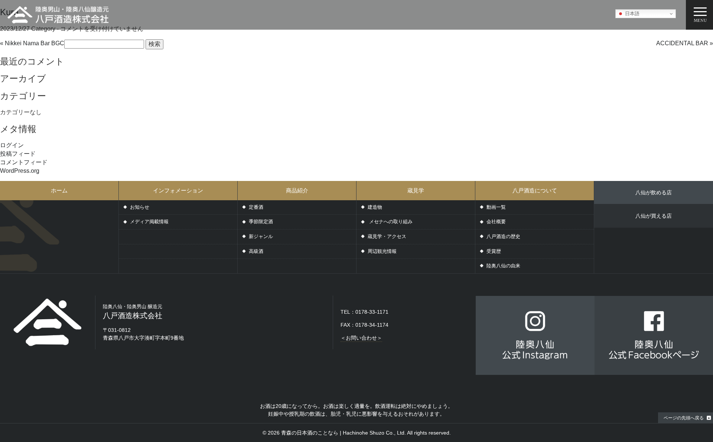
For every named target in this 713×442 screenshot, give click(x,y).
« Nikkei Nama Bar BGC (32, 43)
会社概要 (496, 221)
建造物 (375, 207)
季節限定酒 (261, 221)
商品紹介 (297, 190)
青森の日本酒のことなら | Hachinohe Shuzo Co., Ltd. (343, 433)
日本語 (631, 13)
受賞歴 (493, 251)
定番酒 (256, 207)
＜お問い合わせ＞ (361, 338)
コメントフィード (24, 162)
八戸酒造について (534, 190)
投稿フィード (18, 154)
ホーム (59, 190)
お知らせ (139, 207)
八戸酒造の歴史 (503, 236)
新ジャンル (261, 236)
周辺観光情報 (382, 251)
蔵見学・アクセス (387, 236)
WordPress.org (19, 171)
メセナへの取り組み (390, 221)
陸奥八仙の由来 (503, 265)
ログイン (12, 145)
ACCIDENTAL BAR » (684, 43)
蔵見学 (415, 190)
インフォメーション (178, 190)
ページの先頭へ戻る (684, 417)
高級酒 (256, 251)
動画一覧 (496, 207)
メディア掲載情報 (149, 221)
